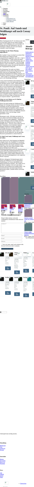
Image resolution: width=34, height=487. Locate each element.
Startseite (5, 8)
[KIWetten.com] (8, 5)
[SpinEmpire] (29, 280)
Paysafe (2, 450)
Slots (4, 24)
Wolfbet (7, 277)
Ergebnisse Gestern (11, 20)
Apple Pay (2, 448)
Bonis (6, 14)
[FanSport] (20, 280)
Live (7, 17)
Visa (1, 447)
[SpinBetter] (11, 280)
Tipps (1, 477)
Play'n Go (2, 462)
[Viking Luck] (11, 256)
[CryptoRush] (29, 256)
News (4, 23)
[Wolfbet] (2, 280)
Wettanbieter (6, 11)
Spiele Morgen (10, 21)
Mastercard (3, 445)
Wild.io (25, 252)
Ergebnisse (6, 15)
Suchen (27, 39)
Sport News (3, 38)
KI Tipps (5, 10)
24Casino (7, 252)
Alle (1, 473)
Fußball (2, 474)
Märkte (5, 12)
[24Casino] (2, 256)
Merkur (2, 459)
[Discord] (1, 2)
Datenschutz (23, 483)
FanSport (25, 277)
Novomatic (3, 460)
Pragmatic (2, 463)
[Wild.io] (20, 256)
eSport (1, 475)
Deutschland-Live (10, 18)
